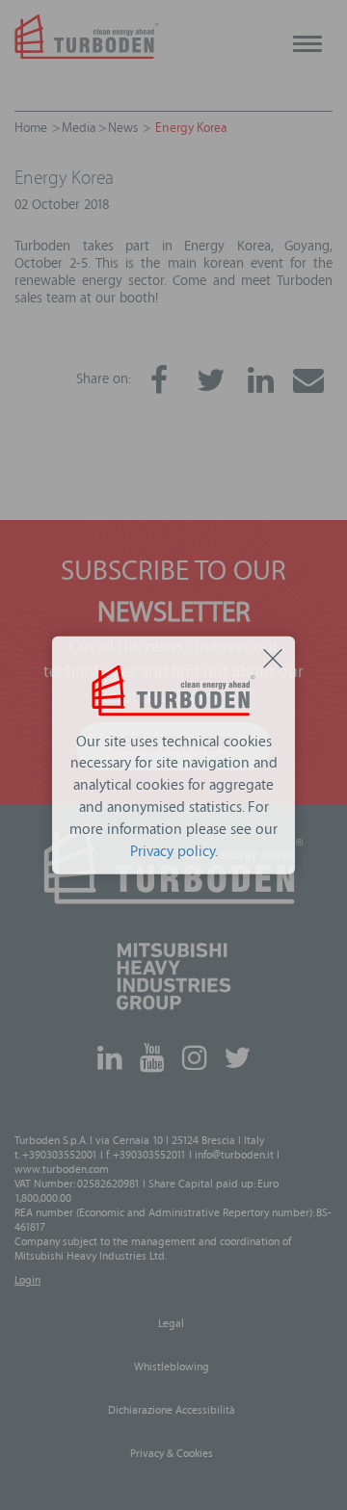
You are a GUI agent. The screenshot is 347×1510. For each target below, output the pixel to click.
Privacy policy (172, 852)
